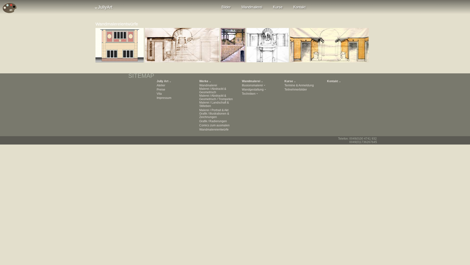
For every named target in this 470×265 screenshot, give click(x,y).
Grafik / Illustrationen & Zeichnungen (214, 115)
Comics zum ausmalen (214, 125)
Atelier (161, 85)
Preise (161, 89)
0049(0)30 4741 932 (363, 138)
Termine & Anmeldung (299, 85)
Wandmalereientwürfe (214, 129)
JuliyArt (105, 7)
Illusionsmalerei (252, 85)
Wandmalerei (251, 7)
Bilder (226, 7)
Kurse (277, 7)
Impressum (164, 98)
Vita (159, 93)
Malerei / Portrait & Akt (213, 110)
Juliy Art (162, 81)
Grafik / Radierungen (213, 121)
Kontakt (299, 7)
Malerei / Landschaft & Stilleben (214, 104)
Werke (203, 81)
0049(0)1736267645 (363, 142)
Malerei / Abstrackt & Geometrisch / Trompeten (216, 97)
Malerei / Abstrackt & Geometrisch (212, 90)
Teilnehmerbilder (295, 89)
